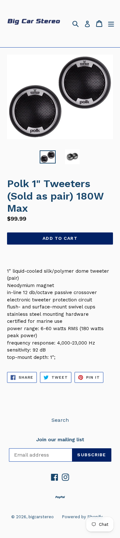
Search (60, 420)
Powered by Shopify (82, 516)
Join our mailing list (60, 440)
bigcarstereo (41, 516)
